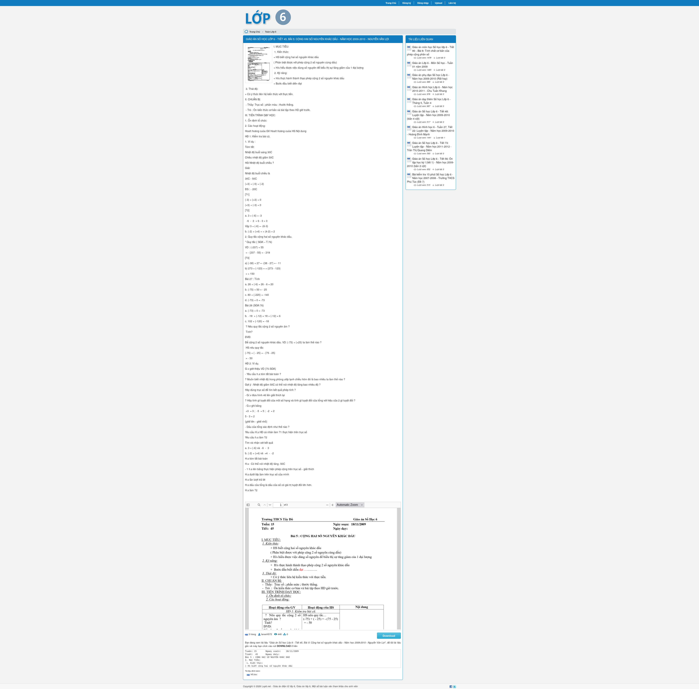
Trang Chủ (391, 3)
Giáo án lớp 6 (304, 686)
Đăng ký (406, 3)
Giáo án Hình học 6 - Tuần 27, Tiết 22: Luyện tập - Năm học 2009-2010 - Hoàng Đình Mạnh (430, 130)
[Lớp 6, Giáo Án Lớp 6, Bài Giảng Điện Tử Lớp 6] (296, 17)
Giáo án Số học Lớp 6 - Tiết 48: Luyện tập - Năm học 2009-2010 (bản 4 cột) (428, 114)
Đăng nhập (423, 3)
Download (389, 635)
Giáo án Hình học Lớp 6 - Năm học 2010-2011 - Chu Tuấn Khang (432, 89)
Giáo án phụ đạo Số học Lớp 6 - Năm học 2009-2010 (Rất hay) (430, 76)
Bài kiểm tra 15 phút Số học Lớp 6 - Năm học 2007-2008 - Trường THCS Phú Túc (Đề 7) (430, 177)
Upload (438, 3)
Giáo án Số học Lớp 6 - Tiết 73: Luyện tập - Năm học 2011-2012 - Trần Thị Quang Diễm (429, 146)
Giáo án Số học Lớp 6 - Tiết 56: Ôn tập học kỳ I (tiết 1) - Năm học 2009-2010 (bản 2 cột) (430, 162)
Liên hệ (452, 3)
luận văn (327, 686)
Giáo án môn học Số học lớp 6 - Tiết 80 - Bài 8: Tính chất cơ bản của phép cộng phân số (430, 50)
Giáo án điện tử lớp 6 (284, 686)
